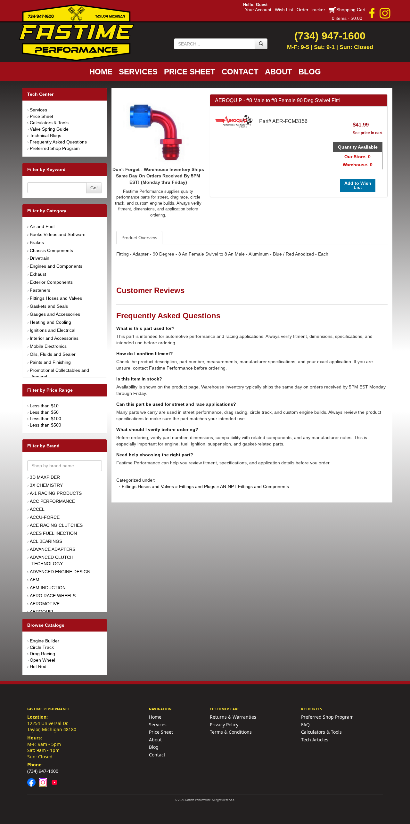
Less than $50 (44, 412)
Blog (154, 747)
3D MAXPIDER (45, 477)
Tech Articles (314, 740)
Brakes (37, 242)
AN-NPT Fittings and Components (254, 486)
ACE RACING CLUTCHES (56, 525)
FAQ (305, 725)
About (155, 740)
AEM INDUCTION (48, 587)
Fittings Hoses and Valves (56, 298)
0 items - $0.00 (347, 18)
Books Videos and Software (58, 234)
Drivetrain (39, 258)
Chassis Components (51, 250)
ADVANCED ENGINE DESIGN (60, 571)
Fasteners (40, 290)
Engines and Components (56, 266)
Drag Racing (42, 653)
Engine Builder (44, 640)
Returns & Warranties (233, 717)
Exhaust (38, 274)
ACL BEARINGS (46, 541)
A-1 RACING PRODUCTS (56, 493)
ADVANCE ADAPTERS (52, 549)
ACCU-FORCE (45, 517)
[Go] (261, 43)
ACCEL (37, 509)
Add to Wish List (357, 185)
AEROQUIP (41, 611)
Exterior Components (51, 282)
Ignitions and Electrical (52, 330)
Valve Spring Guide (49, 129)
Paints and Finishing (50, 362)
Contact (157, 755)
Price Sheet (41, 116)
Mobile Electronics (48, 346)
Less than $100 (45, 418)
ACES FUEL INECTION (53, 533)
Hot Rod (38, 666)
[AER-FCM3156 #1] (158, 129)
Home (155, 717)
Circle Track (42, 647)
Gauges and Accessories (55, 314)
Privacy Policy (224, 725)
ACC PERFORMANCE (52, 501)
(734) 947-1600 (42, 771)
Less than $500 (45, 425)
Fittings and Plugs (197, 486)
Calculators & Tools (49, 122)
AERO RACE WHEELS (53, 595)
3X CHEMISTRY (46, 485)
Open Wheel (42, 660)
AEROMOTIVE (45, 603)
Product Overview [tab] (139, 237)
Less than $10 (44, 405)
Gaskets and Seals (49, 306)
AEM (34, 579)
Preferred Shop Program (55, 148)
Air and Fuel (42, 226)
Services (38, 109)
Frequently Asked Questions (58, 141)
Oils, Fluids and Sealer (53, 354)
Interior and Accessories (54, 338)
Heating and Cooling (50, 322)
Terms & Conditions (231, 732)
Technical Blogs (45, 135)
